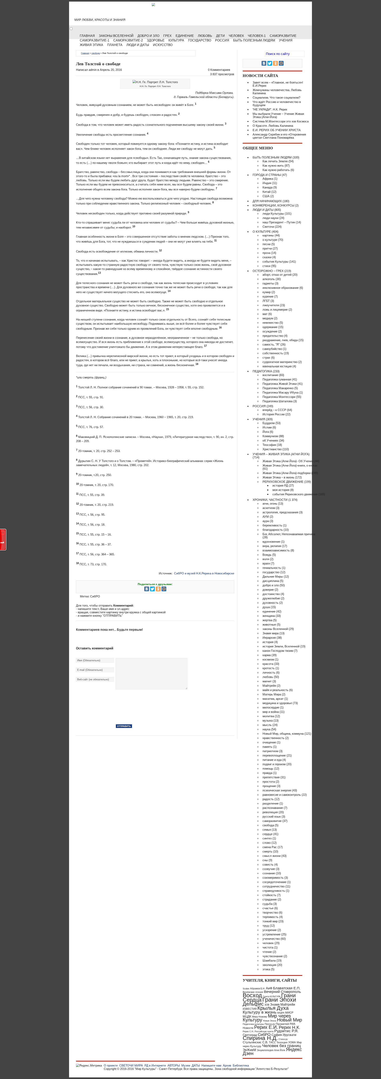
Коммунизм (270, 436)
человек (268, 943)
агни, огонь (270, 503)
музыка (268, 720)
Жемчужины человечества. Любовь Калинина (277, 91)
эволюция (269, 965)
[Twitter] (152, 589)
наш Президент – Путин (279, 222)
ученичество (271, 938)
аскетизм (269, 508)
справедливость (274, 890)
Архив (227, 1065)
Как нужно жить (273, 165)
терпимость (270, 917)
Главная (85, 53)
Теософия (269, 444)
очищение (269, 742)
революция (270, 812)
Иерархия (269, 637)
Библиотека (241, 1065)
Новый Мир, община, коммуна (283, 733)
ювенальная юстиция (277, 366)
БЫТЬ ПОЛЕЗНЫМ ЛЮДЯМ (272, 157)
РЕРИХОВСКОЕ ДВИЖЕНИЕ (283, 481)
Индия (267, 183)
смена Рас (270, 847)
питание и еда (272, 759)
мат (265, 314)
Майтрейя (269, 685)
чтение (267, 951)
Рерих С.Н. (248, 1031)
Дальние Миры (273, 576)
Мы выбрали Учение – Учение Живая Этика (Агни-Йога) (278, 115)
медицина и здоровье (277, 703)
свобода (95, 53)
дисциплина (271, 581)
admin (93, 69)
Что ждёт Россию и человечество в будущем (277, 103)
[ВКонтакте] (146, 589)
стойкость (269, 895)
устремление (271, 934)
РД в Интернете (155, 1065)
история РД (280, 485)
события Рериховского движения (295, 494)
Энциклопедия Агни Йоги (271, 1050)
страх (266, 357)
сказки (267, 257)
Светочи (268, 226)
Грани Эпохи (279, 999)
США (266, 196)
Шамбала (269, 960)
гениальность (272, 567)
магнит (267, 681)
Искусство (162, 45)
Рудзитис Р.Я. (286, 1031)
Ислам (267, 427)
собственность (273, 353)
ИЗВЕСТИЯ (250, 1008)
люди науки (270, 218)
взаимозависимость (276, 550)
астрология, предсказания (280, 512)
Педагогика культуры (253, 1024)
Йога (266, 431)
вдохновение (271, 541)
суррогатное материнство (280, 362)
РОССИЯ (222, 40)
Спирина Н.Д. (260, 1038)
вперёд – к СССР (274, 410)
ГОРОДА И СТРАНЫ (267, 175)
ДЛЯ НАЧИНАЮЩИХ (267, 201)
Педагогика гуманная (277, 379)
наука (266, 729)
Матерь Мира (272, 694)
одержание (270, 327)
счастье (268, 908)
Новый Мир (289, 1019)
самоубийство (272, 348)
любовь (268, 677)
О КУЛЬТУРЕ (262, 231)
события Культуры (275, 261)
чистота (268, 947)
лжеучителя (271, 305)
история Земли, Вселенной (281, 646)
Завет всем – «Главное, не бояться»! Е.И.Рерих (278, 84)
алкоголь (269, 279)
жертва (267, 620)
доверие (268, 589)
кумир (267, 292)
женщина (269, 615)
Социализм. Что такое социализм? (276, 97)
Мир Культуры (107, 12)
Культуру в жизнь (259, 1012)
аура (266, 521)
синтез (267, 838)
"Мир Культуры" (145, 1068)
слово (267, 842)
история (268, 642)
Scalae (246, 988)
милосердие (271, 707)
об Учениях (270, 440)
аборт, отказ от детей (277, 274)
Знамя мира (271, 633)
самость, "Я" (271, 344)
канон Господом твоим (278, 650)
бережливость (272, 525)
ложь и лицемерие (275, 309)
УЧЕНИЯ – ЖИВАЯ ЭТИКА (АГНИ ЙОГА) (281, 454)
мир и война (271, 711)
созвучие (269, 869)
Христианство (272, 449)
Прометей (282, 1023)
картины (268, 235)
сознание (269, 873)
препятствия (271, 777)
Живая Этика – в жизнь (278, 477)
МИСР (289, 1012)
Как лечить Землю (275, 161)
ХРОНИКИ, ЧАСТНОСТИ (270, 499)
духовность (270, 602)
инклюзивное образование (281, 287)
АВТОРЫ (173, 1065)
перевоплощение (274, 755)
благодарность (273, 529)
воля (266, 559)
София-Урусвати (283, 1035)
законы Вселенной (275, 629)
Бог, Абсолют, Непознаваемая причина (289, 534)
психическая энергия (277, 790)
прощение (269, 786)
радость (268, 799)
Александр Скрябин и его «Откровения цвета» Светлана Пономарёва (279, 136)
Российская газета (264, 1031)
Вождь (267, 554)
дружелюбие (271, 598)
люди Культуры (273, 213)
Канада (267, 187)
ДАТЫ (196, 1065)
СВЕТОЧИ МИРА (131, 1065)
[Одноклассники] (158, 589)
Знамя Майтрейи (282, 1004)
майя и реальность (275, 690)
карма (267, 655)
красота (268, 663)
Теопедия (282, 1042)
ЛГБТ (266, 300)
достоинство (271, 594)
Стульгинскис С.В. (255, 1042)
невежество (271, 322)
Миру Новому (259, 1016)
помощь (268, 768)
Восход (252, 995)
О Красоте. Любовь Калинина (273, 125)
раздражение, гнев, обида (280, 340)
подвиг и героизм (274, 764)
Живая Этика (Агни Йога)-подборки (287, 473)
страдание (270, 899)
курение (268, 296)
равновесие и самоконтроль (282, 794)
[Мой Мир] (164, 589)
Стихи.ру (283, 1039)
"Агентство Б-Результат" (272, 1068)
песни (266, 244)
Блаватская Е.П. (286, 988)
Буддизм (269, 423)
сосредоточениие (274, 882)
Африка (268, 178)
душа (266, 607)
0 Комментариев (219, 69)
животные (269, 624)
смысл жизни (272, 855)
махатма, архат (273, 698)
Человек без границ (281, 1045)
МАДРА (280, 1013)
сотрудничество (274, 886)
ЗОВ (267, 1004)
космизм (268, 659)
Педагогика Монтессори (279, 396)
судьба (267, 903)
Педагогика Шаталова (277, 401)
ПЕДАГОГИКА (262, 371)
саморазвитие (272, 821)
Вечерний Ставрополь (282, 992)
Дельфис (253, 1004)
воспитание (270, 375)
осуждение (270, 331)
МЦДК (247, 1016)
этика (266, 969)
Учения (285, 40)
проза (266, 252)
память (267, 746)
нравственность (273, 738)
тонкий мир (270, 921)
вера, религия (272, 546)
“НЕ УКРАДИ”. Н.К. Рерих (270, 109)
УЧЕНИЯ (259, 419)
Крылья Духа (273, 1008)
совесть (268, 864)
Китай (266, 191)
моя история (280, 490)
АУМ (266, 516)
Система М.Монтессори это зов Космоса (281, 121)
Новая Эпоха (269, 1020)
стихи (266, 266)
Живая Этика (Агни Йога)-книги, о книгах (290, 465)
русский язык (272, 816)
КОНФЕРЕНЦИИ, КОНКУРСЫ (273, 205)
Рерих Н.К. (289, 1027)
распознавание (273, 807)
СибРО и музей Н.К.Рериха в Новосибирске (204, 573)
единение (269, 611)
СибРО (95, 596)
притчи (267, 248)
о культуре (270, 239)
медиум (268, 318)
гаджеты (268, 283)
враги (266, 563)
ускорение (270, 930)
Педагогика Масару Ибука (280, 392)
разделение (271, 803)
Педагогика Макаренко (278, 388)
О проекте (111, 1065)
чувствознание (273, 956)
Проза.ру (270, 1024)
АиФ (269, 988)
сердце (267, 834)
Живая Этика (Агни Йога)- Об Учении (288, 461)
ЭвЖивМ (249, 1050)
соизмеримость (273, 877)
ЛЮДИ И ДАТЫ (263, 209)
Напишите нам (211, 1065)
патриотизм (270, 751)
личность (269, 672)
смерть (267, 851)
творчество (270, 912)
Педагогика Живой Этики (280, 383)
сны (265, 860)
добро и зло (271, 585)
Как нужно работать (276, 170)
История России (274, 414)
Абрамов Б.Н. (257, 988)
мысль (267, 725)
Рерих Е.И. (266, 1027)
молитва (268, 716)
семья (267, 829)
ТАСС (272, 1042)
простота (269, 781)
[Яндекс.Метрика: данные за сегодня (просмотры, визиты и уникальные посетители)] (89, 1065)
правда (267, 773)
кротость (269, 668)
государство (271, 572)
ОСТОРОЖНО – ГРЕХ (268, 271)
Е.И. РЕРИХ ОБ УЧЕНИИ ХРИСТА (277, 130)
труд (266, 925)
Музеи (185, 1065)
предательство (273, 335)
